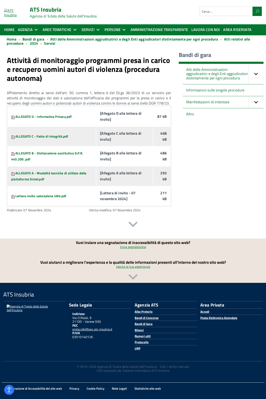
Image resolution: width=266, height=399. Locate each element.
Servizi (88, 29)
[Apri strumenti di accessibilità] (9, 390)
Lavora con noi (205, 29)
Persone (113, 29)
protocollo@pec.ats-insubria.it (92, 329)
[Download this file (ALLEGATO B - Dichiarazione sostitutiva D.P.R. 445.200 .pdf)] (13, 153)
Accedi (204, 311)
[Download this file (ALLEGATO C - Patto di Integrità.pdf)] (13, 136)
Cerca (257, 11)
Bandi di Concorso (147, 317)
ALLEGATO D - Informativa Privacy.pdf (43, 116)
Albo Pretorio (144, 311)
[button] (256, 74)
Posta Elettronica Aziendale (218, 317)
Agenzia (25, 29)
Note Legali (119, 388)
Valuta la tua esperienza (133, 266)
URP (137, 348)
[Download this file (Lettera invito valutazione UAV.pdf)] (13, 195)
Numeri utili (143, 336)
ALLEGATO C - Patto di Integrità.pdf (41, 136)
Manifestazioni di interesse (207, 102)
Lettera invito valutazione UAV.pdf (40, 195)
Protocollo (142, 342)
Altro (190, 114)
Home (9, 29)
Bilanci (139, 330)
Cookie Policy (95, 388)
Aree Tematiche (57, 29)
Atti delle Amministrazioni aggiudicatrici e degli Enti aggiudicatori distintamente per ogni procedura (217, 74)
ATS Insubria (63, 12)
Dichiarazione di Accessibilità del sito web (34, 388)
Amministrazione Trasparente (159, 29)
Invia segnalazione (133, 246)
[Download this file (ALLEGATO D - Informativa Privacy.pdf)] (13, 116)
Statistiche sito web (147, 388)
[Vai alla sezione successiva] (133, 225)
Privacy (74, 388)
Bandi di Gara (144, 323)
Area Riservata (237, 29)
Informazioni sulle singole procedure (215, 90)
